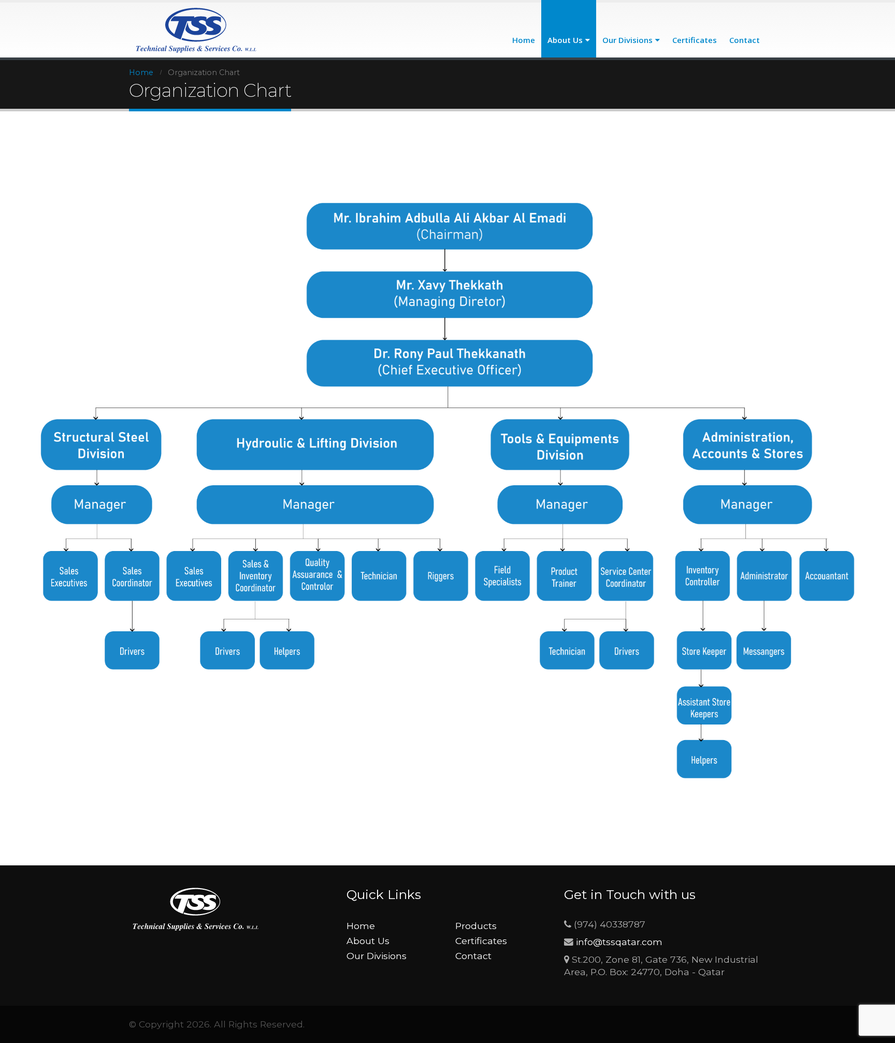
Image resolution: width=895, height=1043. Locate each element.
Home (523, 40)
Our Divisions (627, 40)
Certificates (694, 40)
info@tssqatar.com (619, 941)
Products (476, 925)
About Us (565, 40)
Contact (744, 40)
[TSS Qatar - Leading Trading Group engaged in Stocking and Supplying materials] (197, 30)
